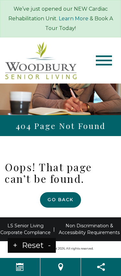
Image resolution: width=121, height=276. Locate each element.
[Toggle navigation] (104, 60)
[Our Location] (60, 267)
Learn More (73, 18)
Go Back (60, 199)
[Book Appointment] (20, 267)
